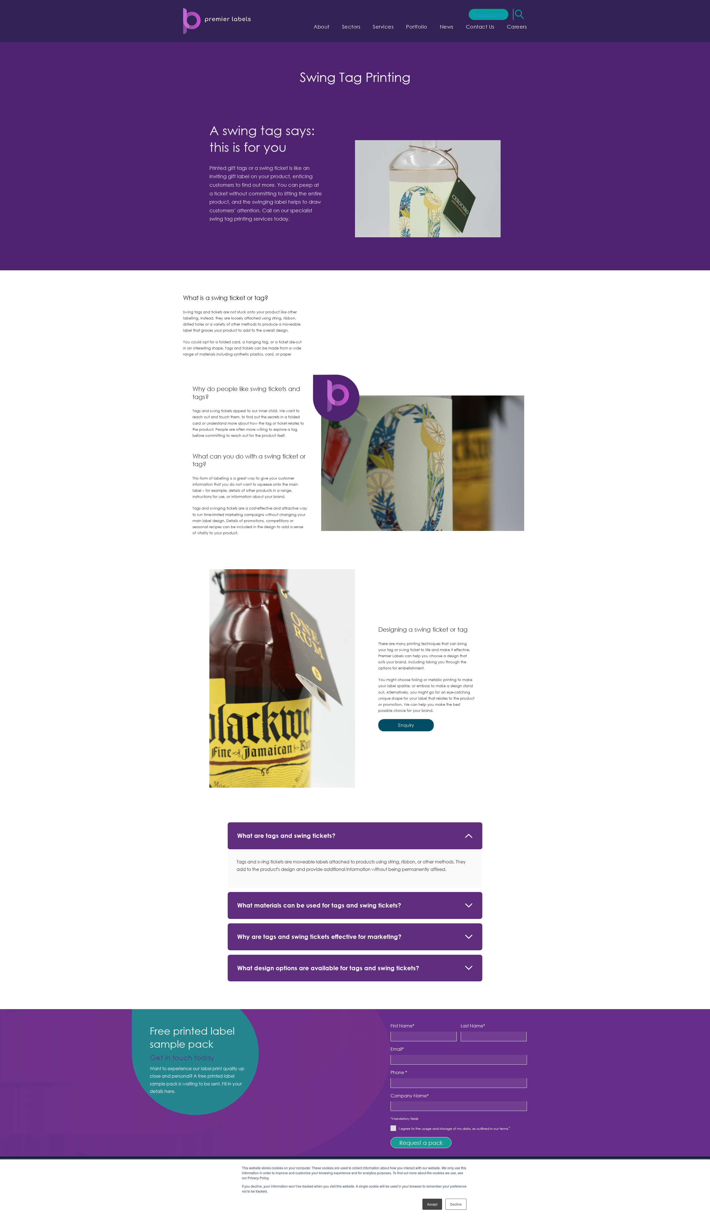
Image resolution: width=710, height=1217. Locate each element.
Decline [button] (456, 1204)
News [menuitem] (446, 27)
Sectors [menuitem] (351, 27)
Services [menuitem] (383, 27)
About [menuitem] (321, 27)
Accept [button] (432, 1204)
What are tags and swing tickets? (286, 835)
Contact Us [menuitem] (480, 27)
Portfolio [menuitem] (416, 27)
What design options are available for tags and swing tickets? (328, 968)
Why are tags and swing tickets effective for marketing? (319, 936)
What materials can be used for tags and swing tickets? (319, 905)
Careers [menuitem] (517, 27)
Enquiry (406, 725)
